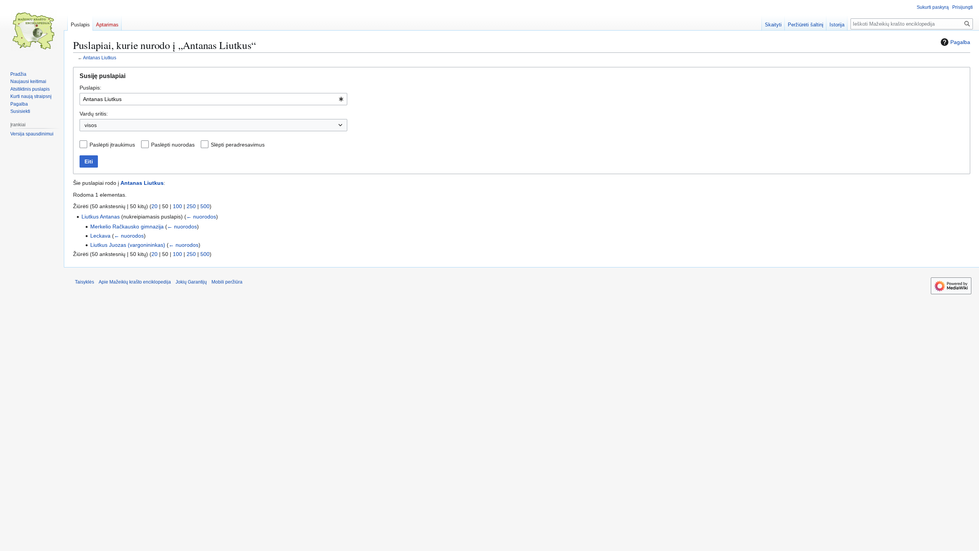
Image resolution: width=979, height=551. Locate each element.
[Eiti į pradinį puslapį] (33, 30)
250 (191, 206)
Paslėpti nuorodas (173, 145)
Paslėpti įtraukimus (112, 145)
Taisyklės (84, 282)
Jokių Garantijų (191, 282)
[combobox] (213, 99)
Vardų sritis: (94, 114)
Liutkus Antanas (100, 217)
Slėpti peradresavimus (238, 145)
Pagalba (960, 42)
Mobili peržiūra (226, 282)
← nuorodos (201, 217)
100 (177, 206)
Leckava (100, 236)
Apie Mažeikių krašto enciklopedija (135, 282)
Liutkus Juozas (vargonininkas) (127, 245)
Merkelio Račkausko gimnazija (127, 226)
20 (154, 206)
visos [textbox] (91, 125)
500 (205, 206)
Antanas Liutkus (99, 57)
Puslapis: (90, 88)
